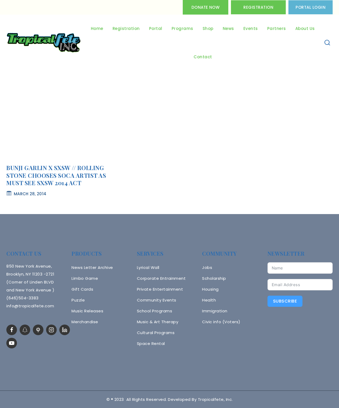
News (228, 28)
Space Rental (151, 343)
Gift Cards (82, 289)
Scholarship (214, 278)
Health (209, 300)
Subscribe (285, 301)
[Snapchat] (25, 330)
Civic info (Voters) (221, 322)
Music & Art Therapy (158, 322)
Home (97, 28)
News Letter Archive (92, 267)
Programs (182, 28)
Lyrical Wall (148, 267)
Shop (208, 28)
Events (250, 28)
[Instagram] (51, 330)
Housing (210, 289)
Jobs (207, 267)
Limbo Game (85, 278)
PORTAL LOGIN (310, 7)
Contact (203, 57)
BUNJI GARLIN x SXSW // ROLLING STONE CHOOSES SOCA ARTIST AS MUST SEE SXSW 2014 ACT (56, 175)
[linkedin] (64, 330)
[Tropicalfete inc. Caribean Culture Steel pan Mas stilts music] (43, 43)
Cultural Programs (156, 332)
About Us (305, 28)
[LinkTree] (38, 330)
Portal (155, 28)
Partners (276, 28)
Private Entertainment (160, 289)
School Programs (154, 311)
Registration (258, 7)
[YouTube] (11, 343)
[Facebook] (11, 330)
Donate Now (205, 7)
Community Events (156, 300)
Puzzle (78, 300)
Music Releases (87, 311)
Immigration (215, 311)
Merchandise (85, 322)
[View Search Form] (327, 42)
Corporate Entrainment (161, 278)
